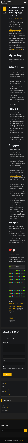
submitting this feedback (16, 49)
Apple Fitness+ (12, 29)
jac (10, 18)
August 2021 (5, 405)
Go (25, 431)
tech (3, 391)
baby (3, 384)
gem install (6, 2)
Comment (5, 342)
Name (4, 354)
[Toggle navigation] (25, 2)
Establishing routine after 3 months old (20, 305)
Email (4, 360)
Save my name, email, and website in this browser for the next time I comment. (13, 369)
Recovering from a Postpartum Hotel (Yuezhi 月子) (12, 306)
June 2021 (4, 410)
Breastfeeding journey (12, 317)
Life (15, 18)
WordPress (5, 394)
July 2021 (4, 407)
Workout (19, 18)
